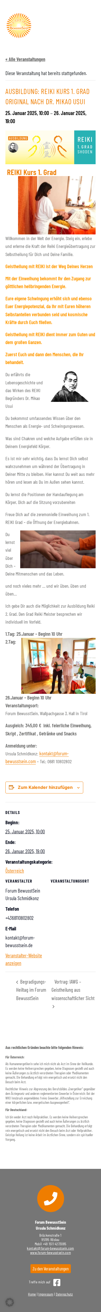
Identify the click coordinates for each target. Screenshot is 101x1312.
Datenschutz (64, 1294)
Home (32, 1294)
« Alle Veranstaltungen (25, 59)
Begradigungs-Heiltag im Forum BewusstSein (31, 989)
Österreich (14, 870)
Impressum (45, 1294)
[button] (9, 1302)
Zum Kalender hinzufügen (45, 787)
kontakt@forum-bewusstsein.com (50, 1248)
